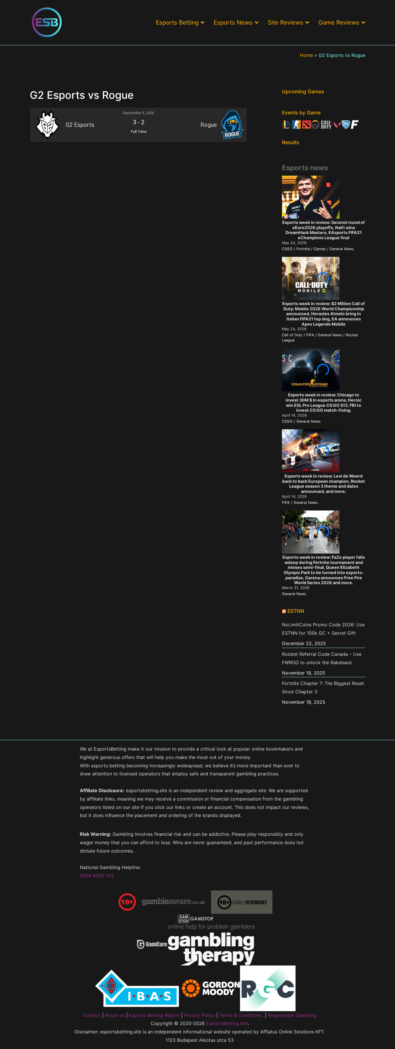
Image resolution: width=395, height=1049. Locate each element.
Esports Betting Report (154, 1015)
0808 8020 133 (97, 876)
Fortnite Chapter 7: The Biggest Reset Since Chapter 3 (323, 687)
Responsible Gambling (292, 1015)
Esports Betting (177, 22)
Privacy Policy (199, 1015)
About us (115, 1015)
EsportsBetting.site (227, 1023)
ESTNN (295, 611)
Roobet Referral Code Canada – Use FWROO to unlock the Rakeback (321, 658)
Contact (92, 1015)
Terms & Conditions (240, 1015)
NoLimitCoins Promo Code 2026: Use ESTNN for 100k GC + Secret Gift (323, 629)
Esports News (233, 22)
